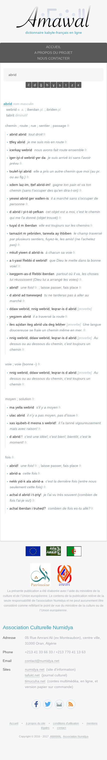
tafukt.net (32, 675)
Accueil (53, 47)
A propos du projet (53, 53)
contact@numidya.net (42, 661)
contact (61, 727)
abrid (7, 104)
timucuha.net (35, 681)
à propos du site (35, 723)
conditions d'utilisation (66, 723)
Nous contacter (53, 58)
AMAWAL (55, 736)
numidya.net (34, 669)
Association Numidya (75, 736)
